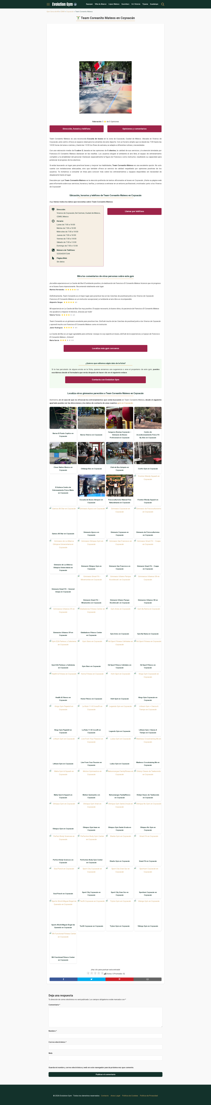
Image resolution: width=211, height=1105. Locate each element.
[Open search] (162, 4)
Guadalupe (154, 4)
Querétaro (125, 4)
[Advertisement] (106, 43)
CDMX (62, 11)
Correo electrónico (57, 1042)
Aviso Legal (115, 1096)
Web (50, 1053)
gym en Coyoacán (125, 403)
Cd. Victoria (135, 4)
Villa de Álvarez (100, 4)
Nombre (53, 1031)
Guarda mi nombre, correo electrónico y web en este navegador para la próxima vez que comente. (91, 1067)
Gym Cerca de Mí (53, 11)
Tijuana (145, 4)
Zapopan (89, 4)
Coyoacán (70, 11)
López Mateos (114, 4)
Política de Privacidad (149, 1096)
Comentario (54, 1005)
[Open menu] (48, 4)
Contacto (105, 1096)
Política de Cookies (130, 1096)
